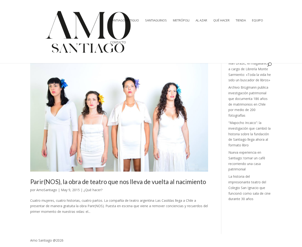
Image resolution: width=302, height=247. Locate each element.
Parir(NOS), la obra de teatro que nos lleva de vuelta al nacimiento (118, 181)
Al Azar (201, 20)
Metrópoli (181, 20)
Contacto (118, 42)
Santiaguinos (156, 20)
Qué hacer (221, 20)
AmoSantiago (46, 190)
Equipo (257, 20)
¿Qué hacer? (93, 190)
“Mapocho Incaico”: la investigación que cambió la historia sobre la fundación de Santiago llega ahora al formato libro (249, 133)
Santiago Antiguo (124, 20)
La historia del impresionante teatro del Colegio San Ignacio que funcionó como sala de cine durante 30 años (249, 187)
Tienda (241, 20)
